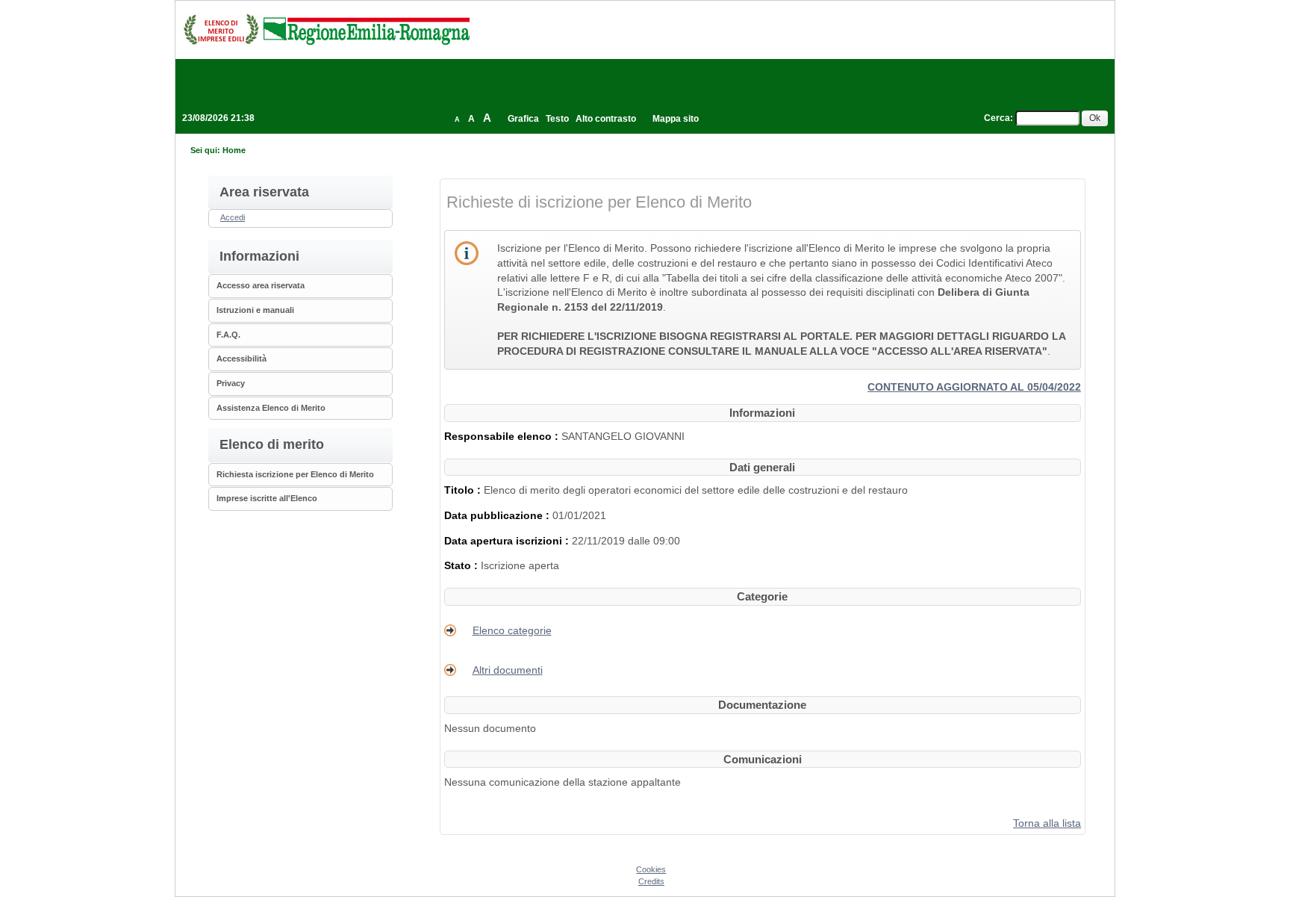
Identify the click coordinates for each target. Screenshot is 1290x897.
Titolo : (464, 490)
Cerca (997, 118)
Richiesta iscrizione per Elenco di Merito (295, 474)
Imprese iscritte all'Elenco (266, 498)
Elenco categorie (512, 630)
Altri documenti (508, 670)
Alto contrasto (606, 119)
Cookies (651, 869)
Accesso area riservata (260, 285)
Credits (651, 881)
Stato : (462, 565)
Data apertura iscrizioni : (508, 541)
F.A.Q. (228, 334)
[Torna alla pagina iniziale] (326, 29)
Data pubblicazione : (498, 515)
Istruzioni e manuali (255, 309)
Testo (557, 119)
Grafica (523, 119)
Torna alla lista (1047, 823)
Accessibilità (241, 358)
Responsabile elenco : (502, 436)
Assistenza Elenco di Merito (270, 407)
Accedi (232, 217)
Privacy (230, 383)
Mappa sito (675, 119)
